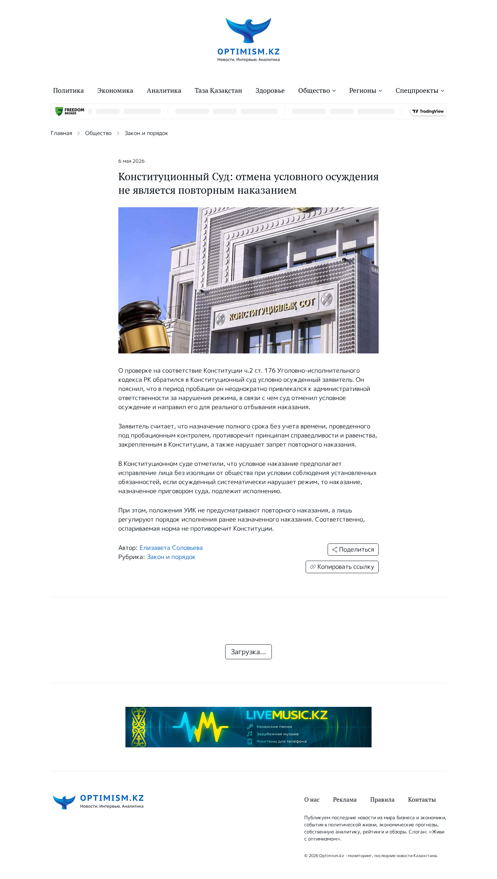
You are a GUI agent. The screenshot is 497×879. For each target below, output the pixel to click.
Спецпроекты (417, 90)
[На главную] (249, 39)
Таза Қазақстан (218, 90)
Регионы (362, 90)
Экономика (115, 90)
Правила (382, 799)
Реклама (345, 799)
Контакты (422, 799)
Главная (61, 133)
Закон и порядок (146, 133)
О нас (312, 799)
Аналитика (164, 90)
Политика (68, 90)
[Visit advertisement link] (248, 727)
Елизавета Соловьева (171, 547)
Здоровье (270, 90)
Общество (314, 90)
